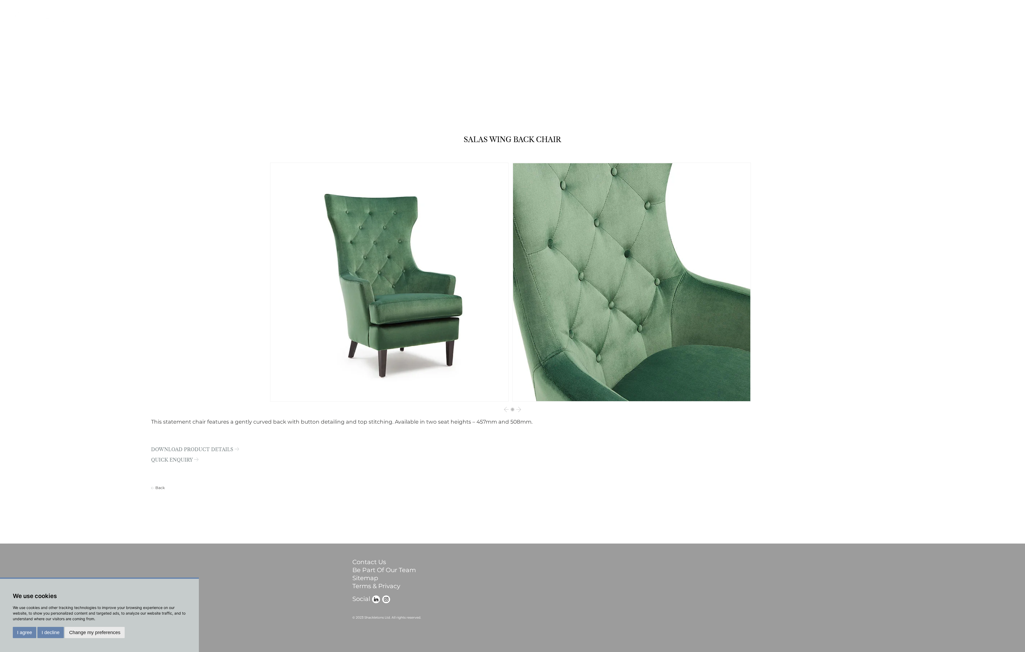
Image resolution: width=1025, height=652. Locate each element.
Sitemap (365, 578)
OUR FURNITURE (913, 23)
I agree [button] (24, 632)
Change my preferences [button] (94, 632)
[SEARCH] (1008, 23)
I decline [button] (51, 632)
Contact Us (369, 562)
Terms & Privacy (376, 586)
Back (160, 487)
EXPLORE (974, 23)
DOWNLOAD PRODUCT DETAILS (193, 449)
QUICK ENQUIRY (172, 460)
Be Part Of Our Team (384, 570)
